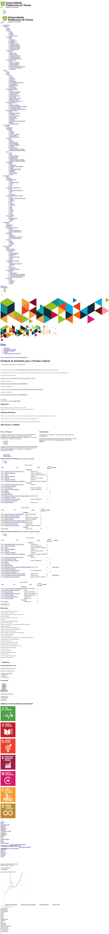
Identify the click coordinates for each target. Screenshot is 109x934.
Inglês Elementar (8, 494)
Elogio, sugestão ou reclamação (28, 904)
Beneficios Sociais (13, 157)
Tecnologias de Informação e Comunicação (15, 481)
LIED (10, 207)
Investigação (6, 175)
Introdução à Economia (10, 497)
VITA (10, 213)
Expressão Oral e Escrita (10, 486)
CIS (10, 202)
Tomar (11, 283)
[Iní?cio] (16, 8)
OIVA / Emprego (13, 173)
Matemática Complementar (11, 500)
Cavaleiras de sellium (14, 257)
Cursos (8, 74)
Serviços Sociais (13, 118)
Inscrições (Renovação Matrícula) (17, 121)
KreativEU (9, 226)
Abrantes (11, 282)
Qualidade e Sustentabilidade (16, 166)
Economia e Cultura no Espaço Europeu (14, 484)
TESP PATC (6, 348)
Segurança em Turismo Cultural (12, 525)
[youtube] (7, 907)
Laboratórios (12, 69)
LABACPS (12, 205)
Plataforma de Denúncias (11, 904)
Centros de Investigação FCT (13, 187)
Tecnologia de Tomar (14, 57)
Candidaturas (7, 25)
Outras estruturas (10, 215)
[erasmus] (3, 854)
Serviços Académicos (14, 63)
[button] (1, 932)
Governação (9, 37)
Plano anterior (7, 454)
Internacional (7, 222)
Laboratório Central (11, 179)
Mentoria (11, 167)
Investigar (11, 146)
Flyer (3, 344)
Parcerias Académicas (12, 102)
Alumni (11, 174)
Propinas (11, 122)
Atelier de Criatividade (10, 473)
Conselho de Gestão (14, 43)
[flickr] (13, 907)
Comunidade (7, 125)
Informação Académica (12, 110)
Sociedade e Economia (10, 479)
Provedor (11, 133)
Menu (8, 27)
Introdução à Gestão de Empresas (12, 499)
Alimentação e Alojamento (13, 261)
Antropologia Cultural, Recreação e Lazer (14, 471)
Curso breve (12, 86)
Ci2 (10, 193)
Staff (8, 151)
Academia (11, 219)
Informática (7, 492)
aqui (46, 436)
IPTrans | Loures (13, 94)
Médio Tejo (9, 278)
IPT (2, 22)
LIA (10, 186)
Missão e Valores (13, 35)
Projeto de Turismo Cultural (11, 524)
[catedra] (3, 855)
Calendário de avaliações (9, 350)
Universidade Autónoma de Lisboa (17, 109)
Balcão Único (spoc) (14, 137)
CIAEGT (11, 201)
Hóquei (11, 259)
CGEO (11, 191)
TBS (10, 221)
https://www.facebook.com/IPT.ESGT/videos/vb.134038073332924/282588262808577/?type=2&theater (22, 389)
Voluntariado (12, 170)
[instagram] (4, 907)
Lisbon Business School (15, 107)
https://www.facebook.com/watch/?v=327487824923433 (14, 394)
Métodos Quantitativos (10, 476)
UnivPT (5, 26)
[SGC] (2, 851)
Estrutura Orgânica (44, 904)
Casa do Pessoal (13, 147)
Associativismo (10, 270)
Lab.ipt (11, 183)
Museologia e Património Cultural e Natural (15, 520)
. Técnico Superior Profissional (20, 357)
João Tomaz (55, 567)
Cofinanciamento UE (14, 49)
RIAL (10, 245)
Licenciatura (12, 78)
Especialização (12, 87)
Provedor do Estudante (14, 46)
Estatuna (11, 255)
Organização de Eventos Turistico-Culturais (15, 522)
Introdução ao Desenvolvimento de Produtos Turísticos (17, 496)
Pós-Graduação (13, 83)
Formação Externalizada (12, 89)
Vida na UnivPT (7, 246)
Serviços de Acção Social (15, 67)
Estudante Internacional (12, 227)
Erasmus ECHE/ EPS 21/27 (16, 237)
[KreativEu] (4, 852)
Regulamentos (12, 117)
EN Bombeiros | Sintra (14, 95)
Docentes (9, 138)
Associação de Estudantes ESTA (17, 275)
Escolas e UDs (10, 50)
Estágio (6, 528)
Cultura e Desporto (11, 250)
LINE (10, 209)
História (8, 30)
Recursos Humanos (14, 65)
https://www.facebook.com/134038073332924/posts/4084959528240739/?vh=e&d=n (18, 378)
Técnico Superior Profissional (16, 82)
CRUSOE (11, 243)
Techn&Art (12, 194)
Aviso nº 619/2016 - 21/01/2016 (26, 458)
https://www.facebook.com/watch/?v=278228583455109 (14, 383)
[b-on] (2, 856)
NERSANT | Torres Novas (15, 101)
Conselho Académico (14, 45)
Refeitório (11, 265)
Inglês (6, 474)
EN (4, 13)
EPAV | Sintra (12, 97)
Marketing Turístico (9, 519)
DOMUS (11, 203)
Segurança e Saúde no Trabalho (16, 149)
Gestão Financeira (9, 487)
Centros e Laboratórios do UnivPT (15, 195)
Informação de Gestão (14, 47)
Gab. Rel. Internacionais (15, 238)
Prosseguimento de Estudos (10, 349)
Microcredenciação (13, 85)
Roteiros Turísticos (9, 502)
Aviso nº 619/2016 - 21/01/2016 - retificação (29, 531)
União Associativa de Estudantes (17, 274)
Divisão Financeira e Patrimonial (17, 66)
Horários (6, 352)
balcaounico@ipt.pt (60, 440)
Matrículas (11, 119)
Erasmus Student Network (15, 231)
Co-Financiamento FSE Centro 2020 (12, 353)
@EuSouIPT (10, 162)
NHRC (11, 211)
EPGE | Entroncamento (14, 98)
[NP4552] (3, 850)
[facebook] (2, 820)
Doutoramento (12, 81)
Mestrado (11, 79)
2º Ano (5, 462)
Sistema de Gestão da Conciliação (17, 150)
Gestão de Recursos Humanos (12, 489)
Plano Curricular (7, 456)
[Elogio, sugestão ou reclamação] (5, 843)
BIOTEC (11, 199)
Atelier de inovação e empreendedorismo (14, 514)
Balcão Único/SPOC (14, 123)
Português (7, 478)
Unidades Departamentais (15, 58)
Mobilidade (9, 233)
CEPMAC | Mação (13, 99)
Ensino (5, 70)
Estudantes (9, 129)
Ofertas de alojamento (14, 269)
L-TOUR (11, 210)
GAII (10, 185)
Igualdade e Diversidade (15, 169)
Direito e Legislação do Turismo (12, 515)
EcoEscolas (12, 171)
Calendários (12, 114)
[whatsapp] (16, 907)
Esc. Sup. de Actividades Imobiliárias (18, 106)
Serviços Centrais (13, 142)
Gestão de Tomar (13, 54)
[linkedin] (10, 907)
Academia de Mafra (14, 93)
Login (5, 12)
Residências (12, 267)
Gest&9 (11, 214)
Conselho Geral (13, 41)
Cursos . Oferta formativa (6, 357)
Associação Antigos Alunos (15, 277)
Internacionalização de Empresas (12, 517)
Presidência (12, 42)
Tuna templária (12, 254)
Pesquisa (5, 286)
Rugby (11, 258)
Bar (10, 266)
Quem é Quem (56, 904)
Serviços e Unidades (11, 59)
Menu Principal (4, 287)
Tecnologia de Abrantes (15, 55)
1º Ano (5, 461)
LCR (10, 206)
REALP (8, 239)
